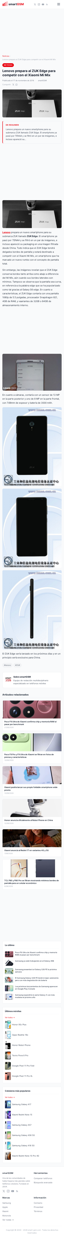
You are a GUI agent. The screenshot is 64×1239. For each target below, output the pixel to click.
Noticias (5, 56)
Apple (5, 1207)
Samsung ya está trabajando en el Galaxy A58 (34, 961)
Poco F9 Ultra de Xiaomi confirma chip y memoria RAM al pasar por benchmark (36, 953)
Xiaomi (5, 1211)
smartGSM (42, 80)
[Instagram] (39, 4)
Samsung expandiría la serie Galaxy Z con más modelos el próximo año (35, 996)
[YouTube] (43, 4)
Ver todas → (8, 1220)
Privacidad (38, 1207)
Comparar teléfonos (43, 1178)
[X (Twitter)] (35, 4)
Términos (38, 1211)
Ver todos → (10, 1017)
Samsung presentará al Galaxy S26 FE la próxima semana (36, 970)
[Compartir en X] (13, 85)
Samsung (6, 1203)
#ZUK (17, 665)
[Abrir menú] (59, 4)
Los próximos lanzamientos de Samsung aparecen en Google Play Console (36, 987)
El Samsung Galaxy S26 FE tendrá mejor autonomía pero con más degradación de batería (36, 979)
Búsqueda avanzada (43, 1182)
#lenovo (7, 665)
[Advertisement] (32, 172)
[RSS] (47, 4)
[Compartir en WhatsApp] (16, 85)
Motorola (6, 1215)
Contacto (38, 1203)
